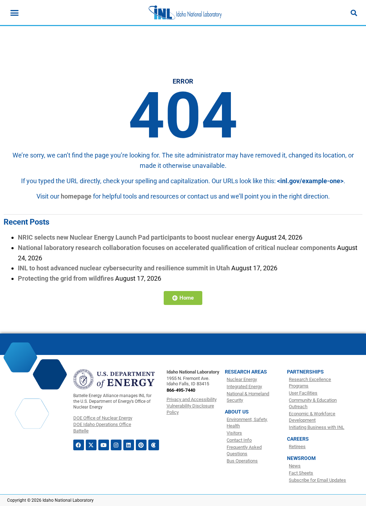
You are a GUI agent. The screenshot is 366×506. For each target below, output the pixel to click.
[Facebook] (78, 445)
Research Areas (246, 372)
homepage (76, 196)
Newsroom (301, 458)
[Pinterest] (141, 445)
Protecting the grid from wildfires (66, 278)
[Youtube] (103, 445)
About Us (237, 412)
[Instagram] (116, 445)
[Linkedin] (128, 445)
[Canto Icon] (153, 445)
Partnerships (305, 372)
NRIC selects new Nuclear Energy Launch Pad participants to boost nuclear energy (136, 237)
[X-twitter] (91, 445)
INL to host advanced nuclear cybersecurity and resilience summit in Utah (124, 268)
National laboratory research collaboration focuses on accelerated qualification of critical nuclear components (177, 247)
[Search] (354, 13)
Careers (298, 439)
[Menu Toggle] (14, 12)
